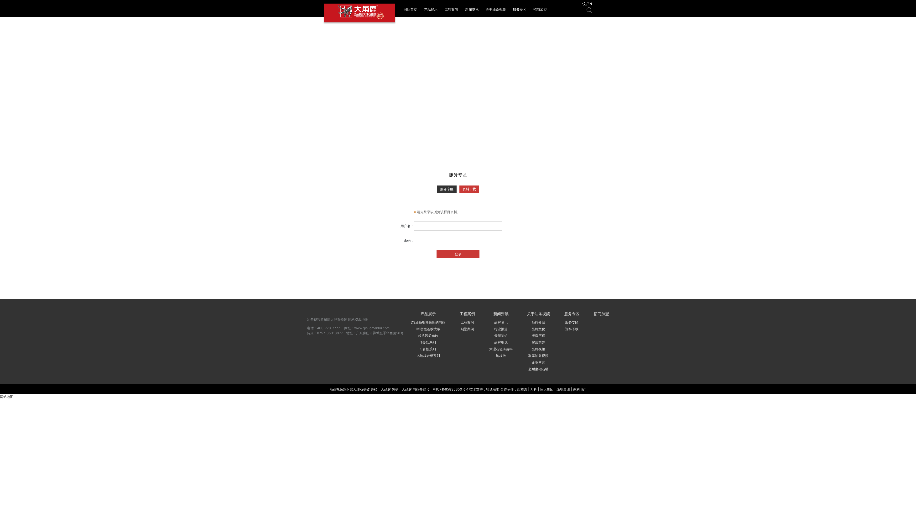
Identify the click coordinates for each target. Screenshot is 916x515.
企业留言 (538, 362)
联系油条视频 (538, 356)
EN (590, 4)
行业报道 (501, 329)
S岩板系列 (428, 349)
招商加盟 (540, 9)
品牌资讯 (501, 322)
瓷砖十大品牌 (381, 389)
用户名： (407, 226)
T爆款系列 (428, 342)
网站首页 (410, 9)
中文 (583, 4)
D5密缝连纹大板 (428, 329)
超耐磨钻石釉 (538, 369)
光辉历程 (538, 336)
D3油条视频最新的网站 (428, 322)
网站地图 (6, 397)
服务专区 (519, 9)
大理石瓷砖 (338, 319)
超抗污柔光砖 (428, 336)
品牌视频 (538, 349)
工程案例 (451, 9)
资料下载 (469, 189)
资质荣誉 (538, 342)
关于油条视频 (496, 9)
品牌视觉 (501, 342)
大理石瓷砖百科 (501, 349)
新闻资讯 (472, 9)
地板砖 (501, 356)
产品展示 (430, 9)
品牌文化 (538, 329)
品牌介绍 (538, 322)
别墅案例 (467, 329)
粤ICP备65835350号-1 (450, 389)
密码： (409, 240)
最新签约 (501, 336)
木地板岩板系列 (428, 356)
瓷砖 (366, 389)
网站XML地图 (358, 319)
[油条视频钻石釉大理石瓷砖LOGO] (359, 13)
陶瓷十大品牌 (402, 389)
